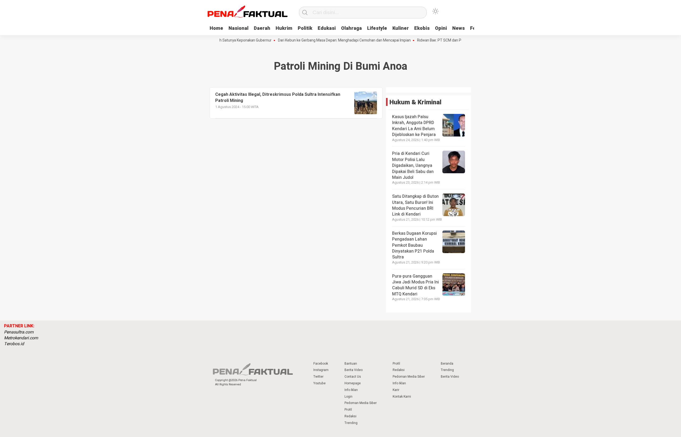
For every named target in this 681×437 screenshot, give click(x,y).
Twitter (318, 376)
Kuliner (400, 28)
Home (216, 28)
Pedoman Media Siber (360, 403)
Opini (441, 28)
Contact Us (352, 376)
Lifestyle (377, 28)
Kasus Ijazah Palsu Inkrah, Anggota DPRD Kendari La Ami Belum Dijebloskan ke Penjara (414, 126)
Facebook (320, 363)
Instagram (321, 370)
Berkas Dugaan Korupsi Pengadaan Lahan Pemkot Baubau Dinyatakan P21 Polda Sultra (414, 245)
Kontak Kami (402, 396)
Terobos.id (14, 344)
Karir (396, 389)
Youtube (319, 383)
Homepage (352, 383)
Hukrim (284, 28)
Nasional (238, 28)
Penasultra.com (19, 332)
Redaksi (350, 416)
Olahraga (351, 28)
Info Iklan (351, 389)
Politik (305, 28)
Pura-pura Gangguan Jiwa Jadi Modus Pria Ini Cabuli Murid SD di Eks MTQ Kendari (415, 285)
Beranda (447, 363)
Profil (348, 409)
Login (348, 396)
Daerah (262, 28)
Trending (351, 422)
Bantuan (350, 363)
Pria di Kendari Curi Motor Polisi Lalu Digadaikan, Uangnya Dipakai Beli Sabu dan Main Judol (413, 165)
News (458, 28)
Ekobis (422, 28)
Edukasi (327, 28)
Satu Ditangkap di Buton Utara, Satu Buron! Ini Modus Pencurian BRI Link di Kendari (415, 205)
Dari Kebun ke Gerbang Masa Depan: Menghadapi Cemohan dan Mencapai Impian (336, 40)
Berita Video (353, 370)
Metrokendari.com (21, 338)
